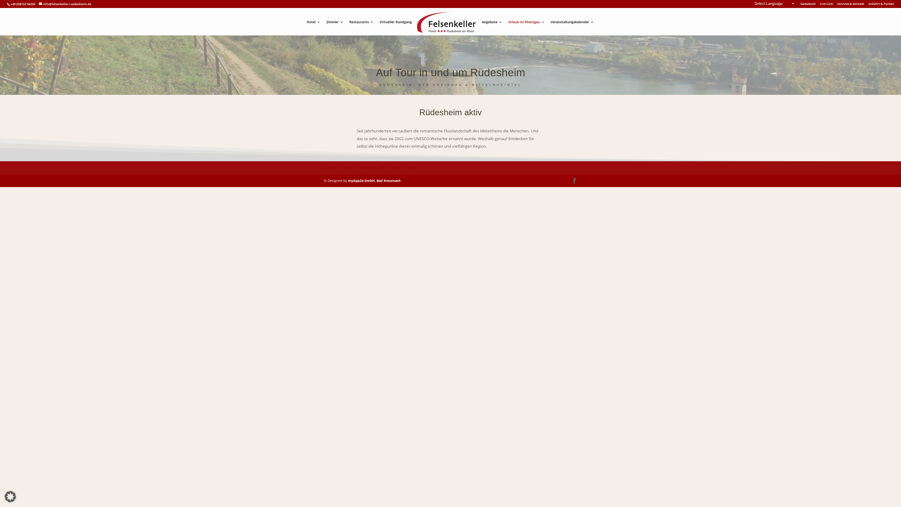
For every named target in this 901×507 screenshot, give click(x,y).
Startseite (329, 167)
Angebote (489, 22)
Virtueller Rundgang (396, 22)
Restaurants (359, 22)
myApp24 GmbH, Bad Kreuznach (374, 180)
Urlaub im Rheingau (524, 22)
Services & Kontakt (850, 4)
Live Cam (826, 4)
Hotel (311, 22)
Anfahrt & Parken (881, 4)
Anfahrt (394, 167)
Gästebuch (808, 4)
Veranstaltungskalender (570, 22)
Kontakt (409, 167)
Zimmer (332, 22)
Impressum (347, 167)
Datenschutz (367, 167)
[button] (10, 496)
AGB (382, 167)
